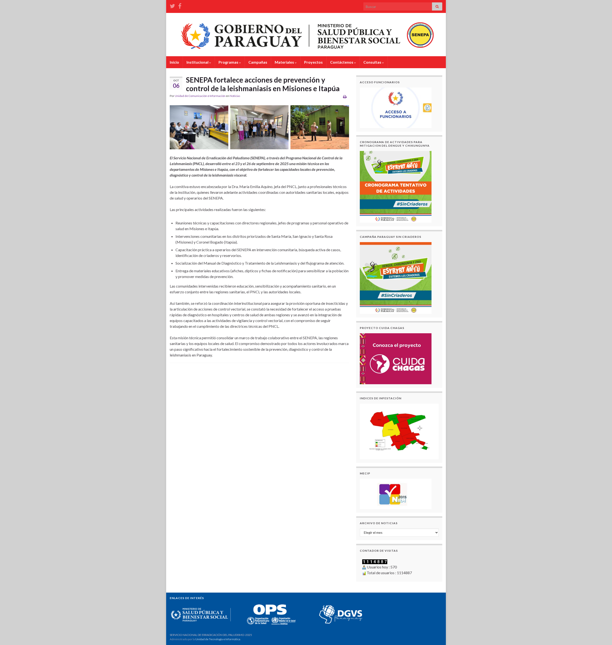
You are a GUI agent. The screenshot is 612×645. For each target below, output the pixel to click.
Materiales (285, 62)
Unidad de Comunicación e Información (200, 96)
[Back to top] (601, 634)
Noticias (235, 96)
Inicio (174, 62)
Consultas (372, 62)
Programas (229, 62)
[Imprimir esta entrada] (345, 96)
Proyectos (313, 62)
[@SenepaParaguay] (172, 5)
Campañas (257, 62)
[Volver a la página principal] (306, 34)
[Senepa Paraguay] (179, 5)
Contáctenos (342, 62)
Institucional (197, 62)
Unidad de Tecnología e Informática (217, 639)
